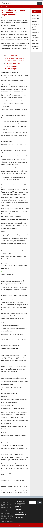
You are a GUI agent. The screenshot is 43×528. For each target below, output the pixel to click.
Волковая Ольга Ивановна (11, 55)
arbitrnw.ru (5, 61)
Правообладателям (20, 6)
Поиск (40, 3)
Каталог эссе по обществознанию (13, 63)
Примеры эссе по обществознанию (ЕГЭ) (14, 58)
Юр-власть (6, 3)
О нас (2, 6)
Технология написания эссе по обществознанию (16, 57)
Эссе (7, 65)
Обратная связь (9, 6)
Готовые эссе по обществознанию (13, 69)
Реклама (28, 6)
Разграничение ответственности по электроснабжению (19, 511)
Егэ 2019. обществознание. (11, 66)
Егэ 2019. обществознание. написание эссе (15, 60)
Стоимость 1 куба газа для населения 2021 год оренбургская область (20, 516)
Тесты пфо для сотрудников (21, 507)
